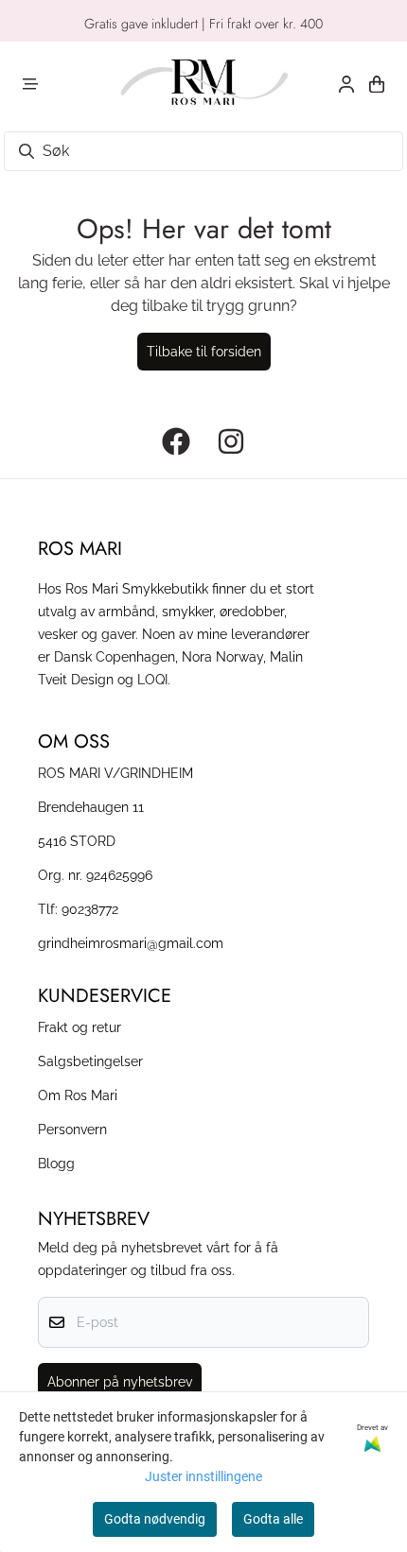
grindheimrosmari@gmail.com (130, 943)
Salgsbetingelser (90, 1061)
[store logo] (203, 84)
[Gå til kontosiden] (346, 84)
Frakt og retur (79, 1027)
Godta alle (273, 1518)
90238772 (90, 909)
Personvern (72, 1129)
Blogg (56, 1163)
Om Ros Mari (77, 1095)
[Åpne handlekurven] (377, 84)
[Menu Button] (30, 84)
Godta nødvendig (154, 1518)
